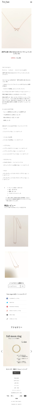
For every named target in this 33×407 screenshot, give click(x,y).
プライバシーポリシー (16, 390)
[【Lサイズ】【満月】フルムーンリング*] (16, 348)
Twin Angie (18, 401)
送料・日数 (16, 387)
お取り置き (16, 383)
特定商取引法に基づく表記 (16, 392)
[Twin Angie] (7, 2)
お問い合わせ (16, 380)
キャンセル (16, 385)
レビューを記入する (21, 207)
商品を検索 (16, 378)
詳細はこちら (16, 372)
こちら (14, 131)
